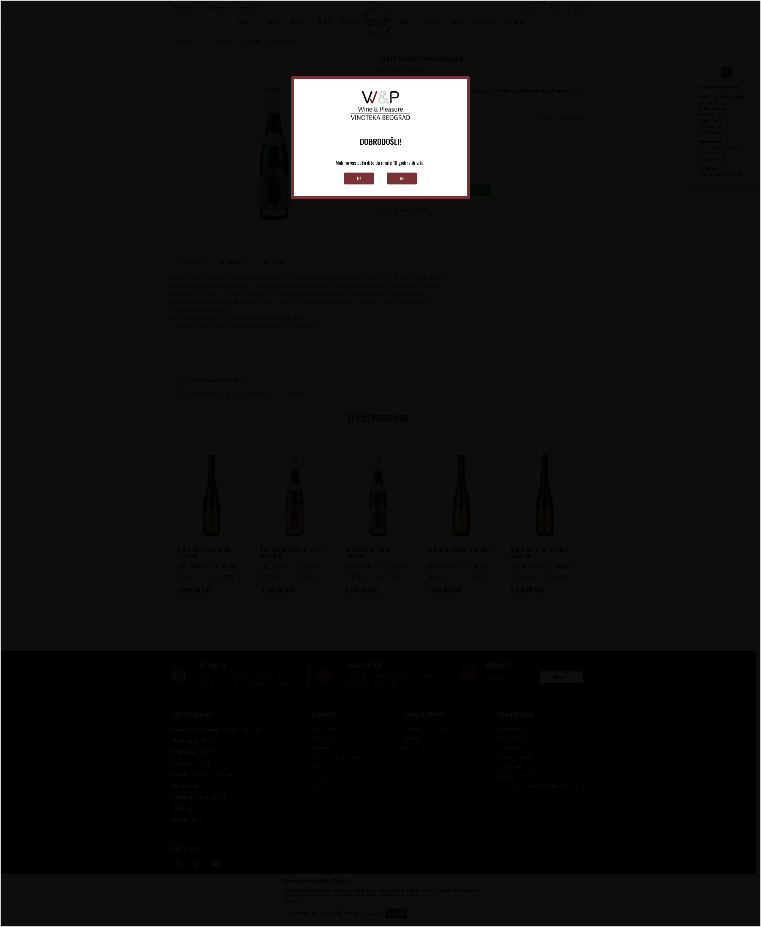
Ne (402, 178)
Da (359, 178)
